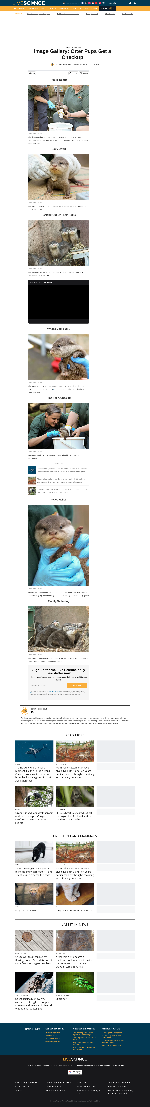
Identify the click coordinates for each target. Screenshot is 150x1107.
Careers (19, 1091)
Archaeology (33, 8)
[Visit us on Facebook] (82, 3)
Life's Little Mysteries (52, 1033)
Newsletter (85, 73)
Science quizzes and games (112, 1033)
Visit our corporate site (114, 1065)
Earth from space (51, 1036)
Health (44, 8)
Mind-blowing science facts (111, 1045)
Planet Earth (63, 8)
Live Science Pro (127, 14)
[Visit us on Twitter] (86, 3)
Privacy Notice (34, 693)
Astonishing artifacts (52, 1042)
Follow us (74, 73)
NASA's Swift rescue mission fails (68, 14)
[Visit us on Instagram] (89, 3)
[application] (58, 302)
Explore (94, 8)
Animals (22, 8)
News (97, 64)
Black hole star (110, 14)
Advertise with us (86, 1087)
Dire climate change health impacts (38, 14)
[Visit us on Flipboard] (96, 3)
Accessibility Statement (26, 1082)
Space (74, 8)
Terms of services (54, 691)
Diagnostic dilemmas (52, 1039)
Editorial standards (55, 1091)
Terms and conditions (119, 1082)
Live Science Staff (64, 64)
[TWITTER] (33, 712)
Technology (83, 8)
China (55, 389)
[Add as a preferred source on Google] (75, 1072)
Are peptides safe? (92, 14)
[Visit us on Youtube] (93, 3)
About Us (81, 1082)
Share (33, 73)
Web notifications (117, 1087)
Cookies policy (53, 1087)
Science (53, 8)
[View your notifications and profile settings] (130, 3)
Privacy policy (22, 1087)
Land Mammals (78, 47)
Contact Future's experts (58, 1082)
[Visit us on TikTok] (100, 3)
